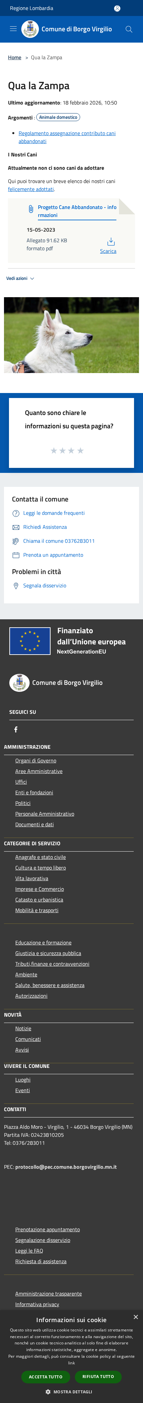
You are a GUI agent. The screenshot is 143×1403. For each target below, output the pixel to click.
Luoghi (23, 1080)
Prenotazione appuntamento (47, 1229)
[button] (71, 1391)
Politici (23, 803)
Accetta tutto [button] (46, 1377)
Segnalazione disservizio (42, 1240)
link (71, 1363)
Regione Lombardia (31, 8)
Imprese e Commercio (39, 889)
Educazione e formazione (43, 942)
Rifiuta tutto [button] (98, 1376)
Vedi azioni (17, 278)
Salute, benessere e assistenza (49, 985)
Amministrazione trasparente (48, 1294)
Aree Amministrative (39, 771)
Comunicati (28, 1039)
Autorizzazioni (31, 996)
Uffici (21, 782)
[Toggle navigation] (13, 29)
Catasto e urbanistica (39, 899)
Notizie (23, 1028)
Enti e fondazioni (34, 792)
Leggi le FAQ (29, 1251)
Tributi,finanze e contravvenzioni (52, 964)
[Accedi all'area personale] (117, 8)
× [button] (135, 1317)
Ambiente (26, 974)
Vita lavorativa (31, 878)
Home (14, 57)
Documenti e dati (34, 824)
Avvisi (22, 1050)
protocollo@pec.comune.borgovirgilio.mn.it (66, 1167)
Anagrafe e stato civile (40, 857)
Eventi (22, 1090)
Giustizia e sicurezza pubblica (48, 953)
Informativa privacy (37, 1304)
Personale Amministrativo (44, 814)
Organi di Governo (35, 760)
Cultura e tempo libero (40, 868)
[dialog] (71, 1356)
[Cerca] (129, 29)
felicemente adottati (31, 189)
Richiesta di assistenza (41, 1261)
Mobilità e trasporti (37, 910)
